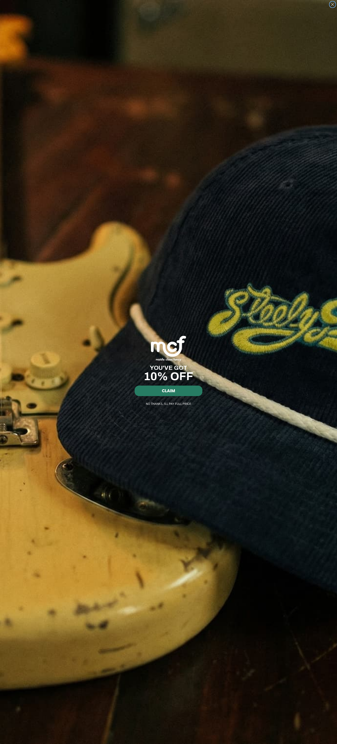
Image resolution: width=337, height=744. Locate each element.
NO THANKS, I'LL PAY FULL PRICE (168, 403)
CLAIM (168, 391)
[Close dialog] (332, 4)
